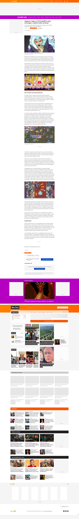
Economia (31, 418)
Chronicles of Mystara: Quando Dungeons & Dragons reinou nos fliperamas (46, 470)
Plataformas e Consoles (30, 255)
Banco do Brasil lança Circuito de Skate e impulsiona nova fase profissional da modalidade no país (34, 477)
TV (44, 424)
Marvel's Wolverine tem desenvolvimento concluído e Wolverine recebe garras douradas (20, 452)
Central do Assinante (58, 1)
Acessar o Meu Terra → (24, 307)
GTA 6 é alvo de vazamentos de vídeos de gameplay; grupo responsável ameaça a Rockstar (19, 477)
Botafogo (45, 411)
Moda (45, 418)
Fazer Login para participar (40, 268)
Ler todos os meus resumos (49, 321)
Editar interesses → (65, 311)
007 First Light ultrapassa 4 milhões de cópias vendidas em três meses (35, 452)
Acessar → (22, 333)
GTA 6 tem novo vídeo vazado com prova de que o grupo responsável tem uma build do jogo (16, 470)
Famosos (16, 411)
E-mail (64, 1)
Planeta (16, 424)
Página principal (15, 1)
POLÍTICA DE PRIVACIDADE (48, 511)
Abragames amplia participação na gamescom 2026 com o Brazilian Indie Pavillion (49, 452)
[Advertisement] (62, 451)
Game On (37, 255)
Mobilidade (31, 411)
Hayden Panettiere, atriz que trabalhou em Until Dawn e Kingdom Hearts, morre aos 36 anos (31, 470)
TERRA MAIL (52, 1)
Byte (30, 424)
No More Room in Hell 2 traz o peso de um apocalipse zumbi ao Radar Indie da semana (32, 445)
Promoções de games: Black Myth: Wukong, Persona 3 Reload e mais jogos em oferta (16, 445)
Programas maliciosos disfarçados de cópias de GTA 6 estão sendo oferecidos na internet (46, 445)
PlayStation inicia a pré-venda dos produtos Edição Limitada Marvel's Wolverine (49, 477)
